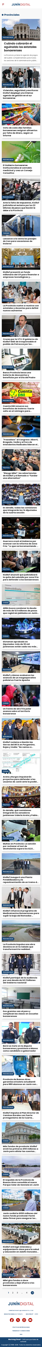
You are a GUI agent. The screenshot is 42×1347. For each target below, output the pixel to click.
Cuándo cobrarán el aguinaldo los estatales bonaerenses (20, 47)
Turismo (6, 233)
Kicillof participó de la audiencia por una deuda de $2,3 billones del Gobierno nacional (20, 980)
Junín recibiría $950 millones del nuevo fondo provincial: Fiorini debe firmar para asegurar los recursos (20, 1217)
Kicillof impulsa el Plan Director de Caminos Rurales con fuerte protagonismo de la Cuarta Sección (21, 1116)
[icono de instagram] (24, 1320)
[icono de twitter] (18, 1320)
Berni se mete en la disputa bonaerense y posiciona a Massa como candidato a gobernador (20, 1048)
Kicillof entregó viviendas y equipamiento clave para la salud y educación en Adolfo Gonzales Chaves (21, 1250)
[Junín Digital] (21, 4)
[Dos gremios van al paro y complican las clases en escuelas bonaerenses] (21, 998)
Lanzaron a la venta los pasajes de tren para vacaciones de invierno (19, 241)
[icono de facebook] (12, 1320)
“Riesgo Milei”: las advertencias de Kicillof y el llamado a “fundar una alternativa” (20, 475)
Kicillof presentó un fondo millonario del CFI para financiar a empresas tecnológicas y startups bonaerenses (21, 276)
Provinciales (8, 37)
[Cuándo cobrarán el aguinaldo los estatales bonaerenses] (21, 30)
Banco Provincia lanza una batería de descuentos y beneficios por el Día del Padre (19, 375)
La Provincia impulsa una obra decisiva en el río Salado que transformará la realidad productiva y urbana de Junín (19, 948)
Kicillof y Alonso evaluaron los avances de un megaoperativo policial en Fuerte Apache (19, 678)
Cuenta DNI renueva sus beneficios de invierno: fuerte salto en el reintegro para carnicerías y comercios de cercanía (18, 411)
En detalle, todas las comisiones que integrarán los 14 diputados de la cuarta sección (20, 510)
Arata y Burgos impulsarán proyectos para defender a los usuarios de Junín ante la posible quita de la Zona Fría (20, 780)
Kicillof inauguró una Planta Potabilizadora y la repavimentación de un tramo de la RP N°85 (20, 881)
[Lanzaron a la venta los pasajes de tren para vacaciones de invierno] (21, 225)
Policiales (7, 669)
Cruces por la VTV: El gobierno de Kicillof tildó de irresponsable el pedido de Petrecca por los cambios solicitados (20, 343)
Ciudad (6, 602)
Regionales (7, 736)
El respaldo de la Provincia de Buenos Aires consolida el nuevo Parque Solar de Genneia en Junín (21, 1182)
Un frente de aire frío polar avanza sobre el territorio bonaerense (17, 711)
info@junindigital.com (21, 1310)
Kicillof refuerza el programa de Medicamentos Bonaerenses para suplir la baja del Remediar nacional (21, 914)
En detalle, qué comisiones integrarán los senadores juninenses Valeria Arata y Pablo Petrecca (20, 814)
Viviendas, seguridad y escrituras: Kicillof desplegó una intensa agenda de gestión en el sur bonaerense (20, 94)
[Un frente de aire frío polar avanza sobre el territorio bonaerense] (21, 695)
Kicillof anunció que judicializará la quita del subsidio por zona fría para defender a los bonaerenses (21, 577)
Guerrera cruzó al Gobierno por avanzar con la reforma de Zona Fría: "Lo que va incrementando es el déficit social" (21, 545)
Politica (6, 467)
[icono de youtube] (30, 1320)
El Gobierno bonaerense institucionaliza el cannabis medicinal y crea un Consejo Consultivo (17, 169)
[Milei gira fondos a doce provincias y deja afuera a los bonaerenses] (21, 1267)
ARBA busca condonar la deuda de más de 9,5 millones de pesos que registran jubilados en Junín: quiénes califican (20, 612)
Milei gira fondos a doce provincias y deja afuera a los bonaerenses (18, 1283)
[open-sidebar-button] (3, 4)
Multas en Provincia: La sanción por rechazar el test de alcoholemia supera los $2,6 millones (19, 847)
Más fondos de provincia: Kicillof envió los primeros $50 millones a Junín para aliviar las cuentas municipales (20, 1150)
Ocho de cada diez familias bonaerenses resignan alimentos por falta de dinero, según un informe (20, 131)
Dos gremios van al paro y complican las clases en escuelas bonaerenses (20, 1014)
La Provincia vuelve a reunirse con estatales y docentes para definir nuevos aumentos (21, 308)
